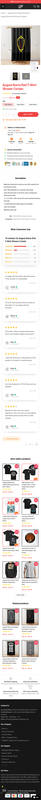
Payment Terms (6, 753)
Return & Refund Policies (9, 756)
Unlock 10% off (4, 790)
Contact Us (5, 759)
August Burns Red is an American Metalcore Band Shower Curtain (10, 661)
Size (4, 101)
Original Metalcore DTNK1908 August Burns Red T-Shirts (11, 485)
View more (21, 595)
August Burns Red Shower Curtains (14, 16)
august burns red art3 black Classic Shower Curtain (29, 661)
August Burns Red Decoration (18, 13)
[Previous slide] (4, 45)
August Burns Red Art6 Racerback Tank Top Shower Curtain (29, 629)
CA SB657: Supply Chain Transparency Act (15, 740)
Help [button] (37, 797)
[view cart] (38, 6)
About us (4, 728)
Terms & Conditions (7, 731)
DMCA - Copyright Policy (9, 737)
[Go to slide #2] (26, 76)
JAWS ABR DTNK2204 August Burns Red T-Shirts (10, 519)
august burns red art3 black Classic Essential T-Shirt (30, 582)
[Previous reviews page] (26, 444)
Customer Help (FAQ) (8, 762)
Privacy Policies (6, 734)
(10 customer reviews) (19, 93)
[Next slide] (37, 45)
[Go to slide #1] (15, 76)
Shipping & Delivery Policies (10, 750)
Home (3, 13)
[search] (34, 6)
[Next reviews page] (36, 444)
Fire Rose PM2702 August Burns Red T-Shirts (28, 519)
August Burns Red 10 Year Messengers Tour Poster (29, 550)
